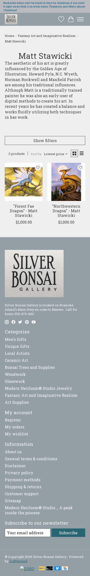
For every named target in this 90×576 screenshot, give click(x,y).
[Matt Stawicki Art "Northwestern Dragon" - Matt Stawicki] (66, 182)
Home (9, 36)
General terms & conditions (31, 458)
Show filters (45, 140)
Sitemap (13, 500)
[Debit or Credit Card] (50, 568)
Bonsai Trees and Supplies (30, 367)
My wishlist (16, 433)
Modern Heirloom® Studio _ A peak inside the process (39, 510)
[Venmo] (57, 568)
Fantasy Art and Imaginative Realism (47, 36)
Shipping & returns (23, 486)
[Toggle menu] (80, 19)
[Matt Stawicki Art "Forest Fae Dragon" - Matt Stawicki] (23, 182)
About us (13, 451)
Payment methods (22, 479)
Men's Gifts (15, 339)
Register (13, 419)
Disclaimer (15, 465)
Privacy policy (19, 472)
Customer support (22, 493)
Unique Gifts (17, 346)
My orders (14, 426)
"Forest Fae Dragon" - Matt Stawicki (23, 211)
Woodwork (15, 374)
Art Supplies (17, 402)
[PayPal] (42, 568)
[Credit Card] (65, 568)
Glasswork (15, 381)
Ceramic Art (16, 360)
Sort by (36, 154)
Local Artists (17, 353)
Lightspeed (18, 561)
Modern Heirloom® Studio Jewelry (38, 388)
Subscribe (68, 532)
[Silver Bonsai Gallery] (11, 19)
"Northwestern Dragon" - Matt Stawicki (66, 211)
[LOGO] (27, 568)
